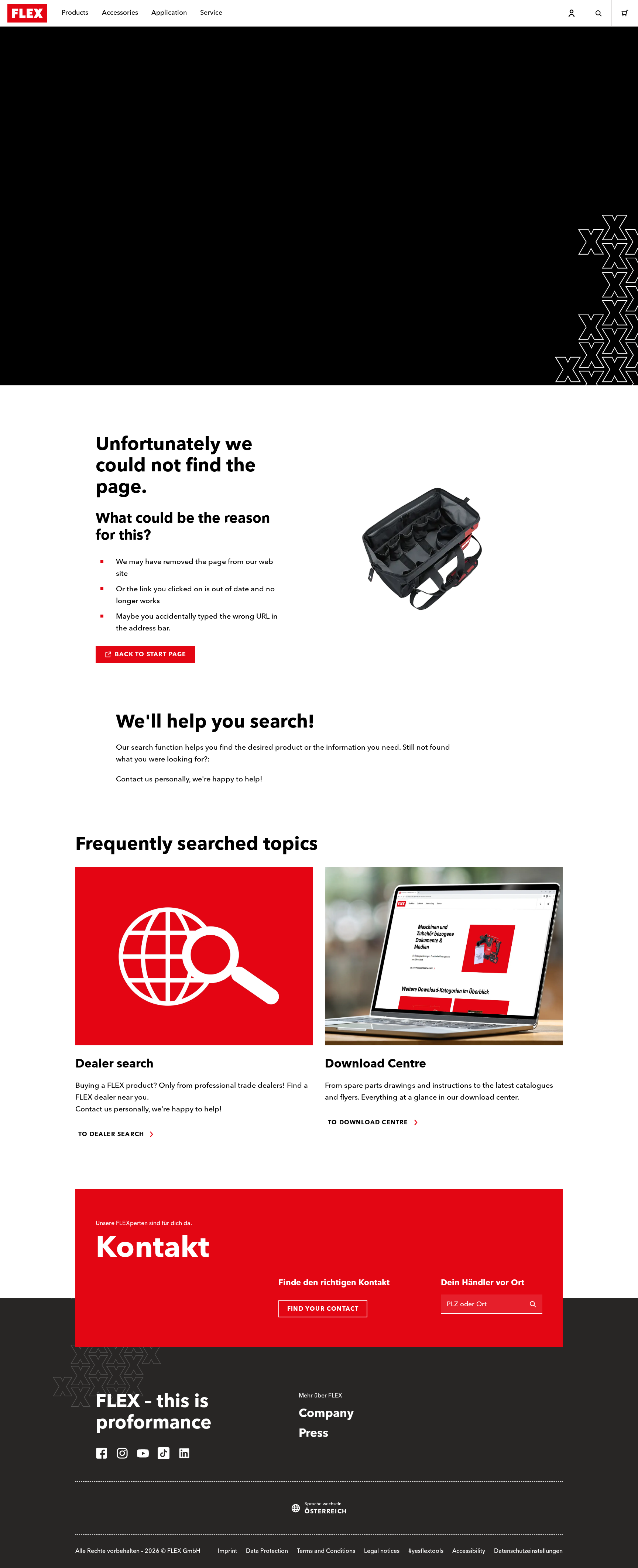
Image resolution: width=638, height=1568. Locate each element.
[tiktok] (163, 1453)
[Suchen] (532, 1304)
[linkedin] (184, 1453)
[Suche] (598, 13)
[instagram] (122, 1453)
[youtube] (143, 1453)
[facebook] (101, 1453)
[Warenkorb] (624, 13)
